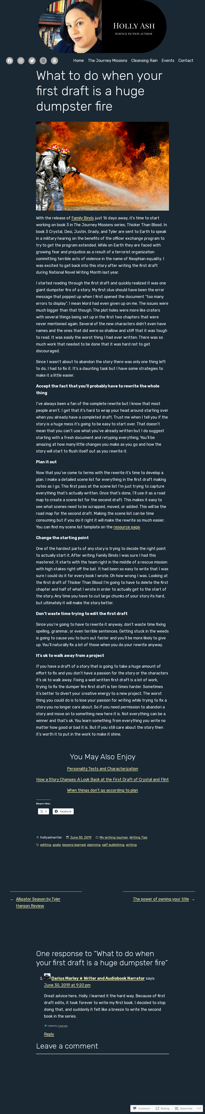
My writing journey (114, 837)
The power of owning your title (161, 899)
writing (131, 845)
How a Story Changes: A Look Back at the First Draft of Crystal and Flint (102, 779)
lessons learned (74, 845)
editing (45, 845)
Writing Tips (138, 837)
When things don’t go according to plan (102, 790)
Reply (49, 1034)
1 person (63, 1025)
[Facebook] (9, 60)
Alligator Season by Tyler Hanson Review (38, 902)
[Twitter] (32, 60)
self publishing (113, 845)
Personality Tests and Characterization (102, 768)
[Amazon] (54, 60)
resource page (127, 527)
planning (93, 845)
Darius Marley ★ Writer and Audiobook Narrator (98, 978)
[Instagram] (20, 60)
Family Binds (82, 218)
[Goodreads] (43, 60)
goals (57, 845)
